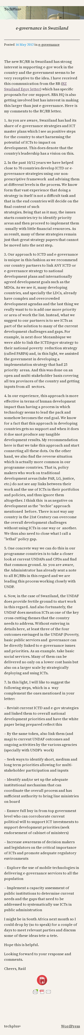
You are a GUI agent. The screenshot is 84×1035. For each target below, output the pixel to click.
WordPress (70, 1026)
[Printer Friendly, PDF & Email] (42, 992)
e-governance (49, 44)
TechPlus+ (12, 9)
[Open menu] (77, 14)
